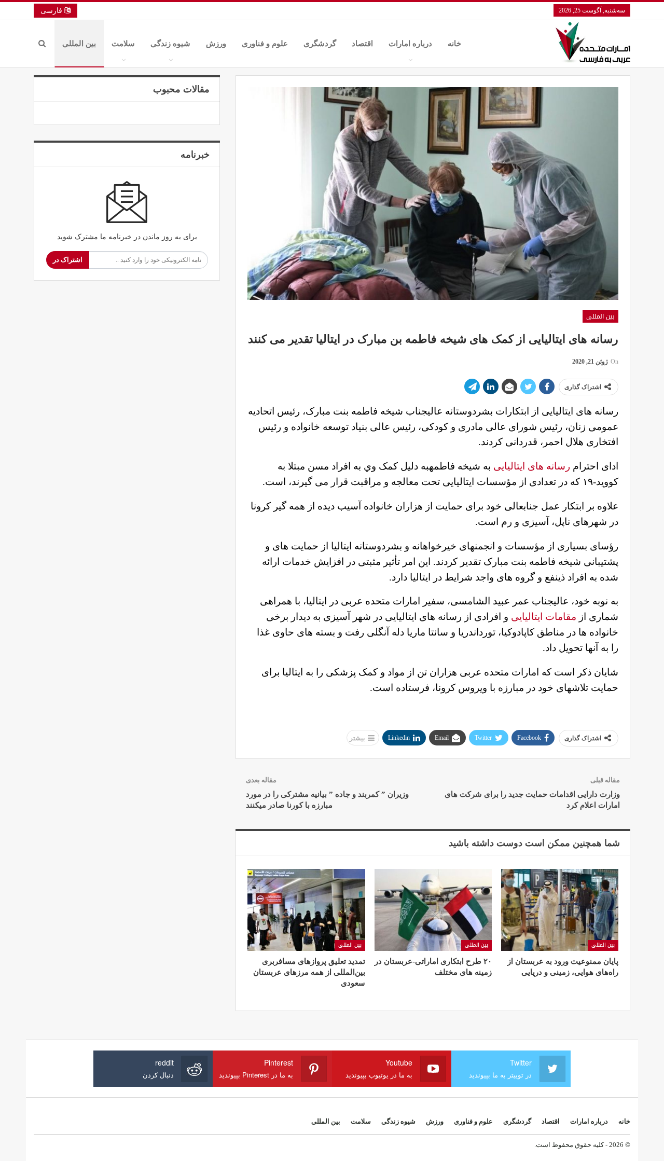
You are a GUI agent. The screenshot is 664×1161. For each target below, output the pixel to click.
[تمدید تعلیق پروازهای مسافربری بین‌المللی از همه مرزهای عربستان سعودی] (306, 910)
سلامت (123, 43)
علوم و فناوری (265, 43)
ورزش (216, 43)
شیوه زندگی (170, 43)
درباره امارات (410, 43)
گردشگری (319, 43)
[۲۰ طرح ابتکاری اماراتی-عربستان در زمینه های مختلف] (433, 910)
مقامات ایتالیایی (545, 616)
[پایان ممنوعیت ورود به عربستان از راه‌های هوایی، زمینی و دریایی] (559, 910)
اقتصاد (362, 43)
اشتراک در (67, 260)
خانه (454, 43)
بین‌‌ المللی (79, 43)
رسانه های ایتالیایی (531, 466)
